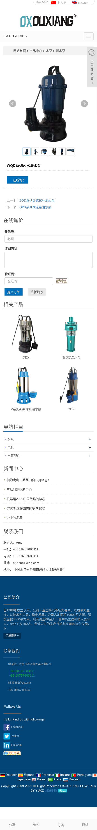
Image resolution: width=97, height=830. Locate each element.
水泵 (49, 51)
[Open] (92, 67)
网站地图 (51, 790)
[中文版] (59, 2)
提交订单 (13, 292)
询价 (36, 825)
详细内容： (12, 248)
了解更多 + (12, 635)
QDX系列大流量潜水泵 (35, 207)
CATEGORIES (15, 36)
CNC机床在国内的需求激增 (26, 508)
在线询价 (18, 180)
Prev (12, 103)
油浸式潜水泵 (71, 357)
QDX (26, 357)
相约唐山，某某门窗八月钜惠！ (29, 480)
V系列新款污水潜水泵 (26, 409)
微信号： (11, 231)
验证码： (11, 274)
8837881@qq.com (19, 682)
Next (84, 103)
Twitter (15, 736)
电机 (10, 447)
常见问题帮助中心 (19, 489)
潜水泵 (60, 51)
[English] (80, 2)
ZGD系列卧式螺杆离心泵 (37, 200)
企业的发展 (14, 518)
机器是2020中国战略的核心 (26, 499)
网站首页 (19, 51)
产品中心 (36, 51)
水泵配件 (13, 456)
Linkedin (16, 745)
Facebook (17, 727)
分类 (61, 825)
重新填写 (36, 292)
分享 (12, 825)
